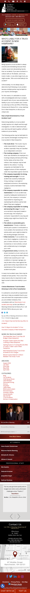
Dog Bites (6, 386)
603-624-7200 (9, 17)
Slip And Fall (6, 396)
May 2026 (6, 368)
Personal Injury (7, 391)
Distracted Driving (8, 382)
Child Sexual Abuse (8, 379)
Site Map (25, 582)
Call (9, 1)
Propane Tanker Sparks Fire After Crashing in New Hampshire (13, 341)
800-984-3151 (20, 17)
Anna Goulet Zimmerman (9, 446)
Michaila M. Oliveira (7, 455)
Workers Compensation (10, 399)
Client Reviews (7, 381)
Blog (4, 376)
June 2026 (6, 366)
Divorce (5, 384)
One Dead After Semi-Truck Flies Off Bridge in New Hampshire (14, 337)
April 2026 (6, 370)
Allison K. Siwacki (6, 459)
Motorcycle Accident (9, 389)
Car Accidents (7, 377)
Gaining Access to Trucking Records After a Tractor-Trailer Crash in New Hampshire (15, 346)
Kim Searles (5, 467)
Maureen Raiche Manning (9, 450)
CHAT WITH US (7, 591)
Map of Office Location (15, 558)
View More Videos (15, 436)
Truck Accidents (8, 397)
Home (5, 1)
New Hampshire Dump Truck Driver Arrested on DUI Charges (14, 351)
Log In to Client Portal (15, 20)
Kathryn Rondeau (6, 480)
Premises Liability (8, 392)
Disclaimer (5, 582)
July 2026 (6, 365)
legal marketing (22, 588)
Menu (25, 1)
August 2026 (7, 363)
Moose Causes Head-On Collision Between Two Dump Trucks (13, 355)
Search (21, 1)
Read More (15, 493)
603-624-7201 (16, 542)
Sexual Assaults (7, 394)
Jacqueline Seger (6, 476)
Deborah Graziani (6, 471)
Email (13, 1)
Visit (17, 1)
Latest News (7, 387)
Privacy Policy (15, 582)
